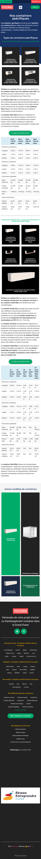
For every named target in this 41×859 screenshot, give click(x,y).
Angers (19, 653)
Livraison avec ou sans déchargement (20, 742)
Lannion (25, 666)
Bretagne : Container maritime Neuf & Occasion (20, 662)
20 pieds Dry (34, 697)
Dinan (18, 666)
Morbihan (17, 672)
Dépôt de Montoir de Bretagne (20, 735)
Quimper (14, 669)
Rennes (9, 672)
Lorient (24, 672)
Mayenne (26, 653)
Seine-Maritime (16, 687)
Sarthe (6, 656)
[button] (20, 7)
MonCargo (14, 846)
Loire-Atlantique (8, 650)
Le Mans (14, 656)
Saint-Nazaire (33, 650)
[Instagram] (24, 631)
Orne (31, 684)
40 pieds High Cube (32, 700)
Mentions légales (20, 856)
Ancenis (17, 650)
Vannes (31, 672)
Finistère (32, 666)
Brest (7, 669)
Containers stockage (30, 573)
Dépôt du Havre (20, 739)
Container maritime (22, 697)
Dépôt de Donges (20, 732)
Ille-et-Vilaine (23, 669)
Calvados (11, 684)
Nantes (25, 650)
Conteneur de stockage (16, 703)
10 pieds (28, 703)
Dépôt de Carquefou (20, 729)
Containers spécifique (20, 710)
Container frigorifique (13, 707)
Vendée (21, 656)
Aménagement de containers (30, 586)
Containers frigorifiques (11, 592)
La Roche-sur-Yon (31, 656)
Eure (18, 684)
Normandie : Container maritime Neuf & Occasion (20, 679)
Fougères (32, 669)
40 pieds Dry (20, 700)
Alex (31, 846)
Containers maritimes (10, 539)
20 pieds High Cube (9, 700)
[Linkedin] (17, 631)
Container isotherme (27, 707)
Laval (33, 653)
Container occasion (9, 697)
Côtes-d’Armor (10, 666)
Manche (24, 684)
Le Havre (26, 687)
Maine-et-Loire (10, 653)
